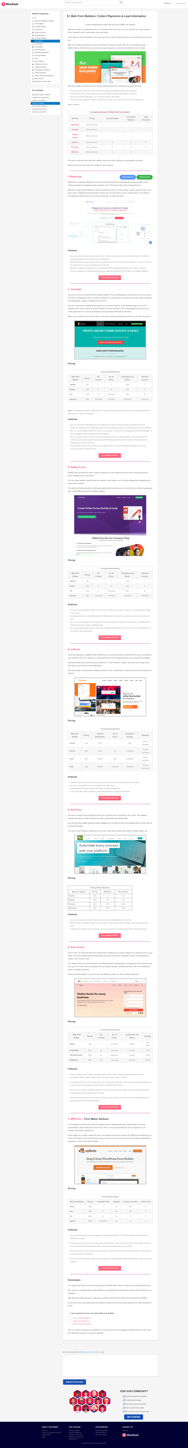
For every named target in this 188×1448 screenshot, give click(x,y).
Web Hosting (38, 78)
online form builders (39, 100)
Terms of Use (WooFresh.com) (51, 1432)
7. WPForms (74, 1119)
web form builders (38, 103)
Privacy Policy (46, 1435)
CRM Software (39, 24)
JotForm (74, 142)
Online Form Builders (81, 1321)
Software (167, 3)
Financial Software (40, 38)
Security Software (40, 55)
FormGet (74, 130)
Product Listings (74, 1430)
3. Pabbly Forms (77, 467)
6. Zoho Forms (76, 947)
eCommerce (38, 29)
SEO (36, 58)
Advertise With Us (101, 1432)
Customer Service (40, 27)
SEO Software (39, 61)
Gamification (38, 44)
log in (99, 1352)
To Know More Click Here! (109, 277)
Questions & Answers (75, 1435)
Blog (43, 1437)
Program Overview (101, 1430)
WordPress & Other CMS (42, 81)
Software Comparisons (76, 1437)
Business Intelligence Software (44, 21)
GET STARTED (133, 1417)
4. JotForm (74, 649)
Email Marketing (39, 35)
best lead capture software (41, 95)
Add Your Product (101, 1435)
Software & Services (41, 64)
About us (45, 1430)
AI (35, 18)
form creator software (39, 106)
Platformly (75, 125)
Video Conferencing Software (44, 76)
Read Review (127, 177)
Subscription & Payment (42, 70)
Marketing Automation (41, 52)
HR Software (38, 47)
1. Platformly (75, 176)
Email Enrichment (40, 32)
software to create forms (40, 97)
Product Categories (75, 1432)
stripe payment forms (39, 112)
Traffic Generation (40, 73)
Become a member (89, 1352)
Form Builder (38, 41)
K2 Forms (75, 147)
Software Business (40, 67)
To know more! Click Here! (109, 1107)
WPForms (75, 152)
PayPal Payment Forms (82, 1324)
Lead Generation (39, 50)
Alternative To (73, 1439)
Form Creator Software (81, 1318)
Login (184, 3)
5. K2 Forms (75, 809)
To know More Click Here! (109, 935)
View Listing (144, 177)
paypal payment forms (39, 109)
